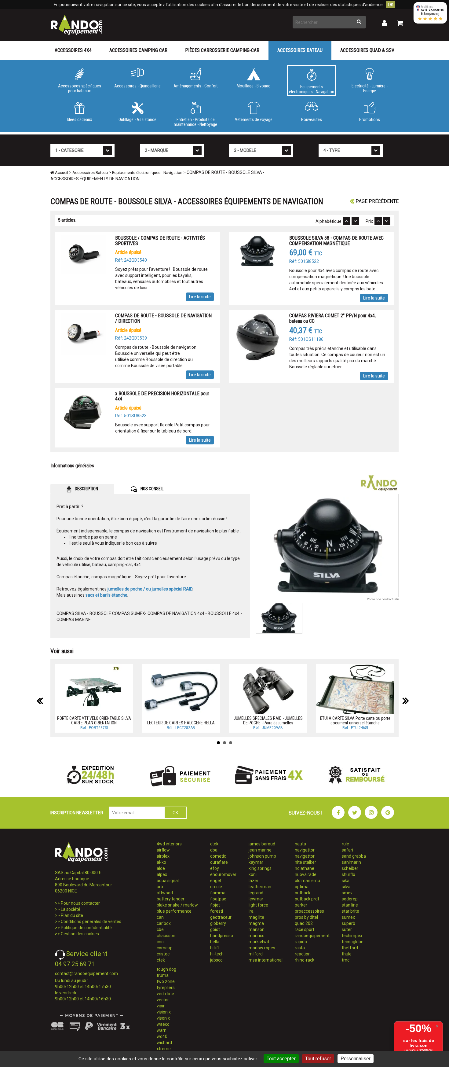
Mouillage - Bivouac (253, 85)
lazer (253, 880)
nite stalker (305, 862)
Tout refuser (318, 1058)
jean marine (260, 850)
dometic (218, 856)
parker (301, 905)
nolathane (304, 868)
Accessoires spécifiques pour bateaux (79, 88)
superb (348, 923)
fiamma (217, 892)
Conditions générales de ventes (91, 921)
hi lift (215, 947)
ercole (216, 886)
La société (70, 909)
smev (347, 892)
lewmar (256, 898)
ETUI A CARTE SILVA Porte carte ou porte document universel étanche (355, 720)
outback (302, 892)
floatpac (218, 898)
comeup (165, 947)
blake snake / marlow (177, 905)
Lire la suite (200, 296)
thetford (350, 947)
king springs (260, 868)
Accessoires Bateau (300, 50)
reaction (303, 953)
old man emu (307, 880)
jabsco (216, 960)
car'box (164, 923)
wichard (164, 1042)
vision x (164, 1012)
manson (257, 929)
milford (256, 953)
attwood (165, 892)
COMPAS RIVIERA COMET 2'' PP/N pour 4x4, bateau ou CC (332, 318)
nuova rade (305, 874)
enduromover (223, 874)
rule (345, 843)
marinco (257, 935)
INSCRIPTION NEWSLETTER (76, 812)
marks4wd (259, 941)
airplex (163, 856)
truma (163, 975)
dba (213, 850)
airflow (163, 850)
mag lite (256, 917)
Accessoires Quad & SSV (367, 50)
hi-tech (217, 953)
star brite (350, 911)
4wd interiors (169, 843)
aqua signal (168, 880)
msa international (266, 960)
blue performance (174, 911)
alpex (162, 874)
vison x (163, 1018)
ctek (161, 960)
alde (161, 868)
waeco (163, 1024)
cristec (163, 953)
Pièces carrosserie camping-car (222, 50)
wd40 (162, 1036)
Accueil (61, 172)
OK (390, 4)
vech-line (165, 993)
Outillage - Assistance (137, 119)
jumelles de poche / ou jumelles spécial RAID (150, 589)
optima (301, 886)
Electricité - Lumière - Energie (370, 88)
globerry (218, 923)
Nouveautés (311, 119)
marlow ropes (262, 947)
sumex (348, 917)
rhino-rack (304, 960)
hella (214, 941)
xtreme (164, 1048)
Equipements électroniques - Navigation (311, 89)
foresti (216, 911)
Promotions (369, 119)
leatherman (260, 886)
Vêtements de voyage (253, 119)
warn (161, 1030)
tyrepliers (166, 987)
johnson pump (262, 856)
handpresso (221, 935)
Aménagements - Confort (195, 85)
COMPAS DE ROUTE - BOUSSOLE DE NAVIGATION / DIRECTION (163, 318)
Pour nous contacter (80, 903)
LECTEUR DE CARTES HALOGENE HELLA (181, 722)
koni (253, 874)
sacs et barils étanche (106, 595)
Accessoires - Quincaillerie (137, 85)
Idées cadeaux (79, 119)
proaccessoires (309, 911)
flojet (215, 905)
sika (345, 880)
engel (215, 880)
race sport (304, 929)
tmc (345, 960)
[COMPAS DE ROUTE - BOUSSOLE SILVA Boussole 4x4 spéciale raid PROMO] (329, 545)
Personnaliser (356, 1058)
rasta (300, 947)
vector (163, 999)
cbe (160, 929)
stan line (350, 905)
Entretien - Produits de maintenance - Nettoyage (195, 122)
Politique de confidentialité (86, 927)
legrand (256, 892)
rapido (301, 941)
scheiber (350, 868)
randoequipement (312, 935)
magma (256, 923)
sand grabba (354, 856)
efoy (214, 868)
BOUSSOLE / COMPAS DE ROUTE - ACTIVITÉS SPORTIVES (160, 240)
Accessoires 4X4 (73, 50)
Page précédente (376, 201)
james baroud (262, 843)
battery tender (170, 898)
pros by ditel (306, 917)
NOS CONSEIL (151, 488)
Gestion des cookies (80, 933)
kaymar (256, 862)
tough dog (166, 969)
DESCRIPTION (86, 488)
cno (160, 941)
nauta (300, 843)
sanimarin (351, 862)
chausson (166, 935)
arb (160, 886)
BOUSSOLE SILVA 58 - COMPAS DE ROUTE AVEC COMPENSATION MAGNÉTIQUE (336, 240)
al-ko (161, 862)
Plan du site (72, 915)
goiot (215, 929)
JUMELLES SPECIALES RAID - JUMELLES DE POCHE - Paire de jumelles (268, 720)
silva (346, 886)
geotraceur (221, 917)
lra (251, 911)
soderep (350, 898)
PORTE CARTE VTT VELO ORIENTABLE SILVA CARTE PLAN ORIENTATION (94, 720)
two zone (166, 981)
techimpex (352, 935)
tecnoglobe (352, 941)
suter (347, 929)
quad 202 (304, 923)
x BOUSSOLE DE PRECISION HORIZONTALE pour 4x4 (162, 396)
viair (161, 1005)
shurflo (348, 874)
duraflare (219, 862)
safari (347, 850)
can (160, 917)
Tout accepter (281, 1058)
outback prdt (307, 898)
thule (347, 953)
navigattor (305, 850)
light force (258, 905)
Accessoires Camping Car (138, 50)
